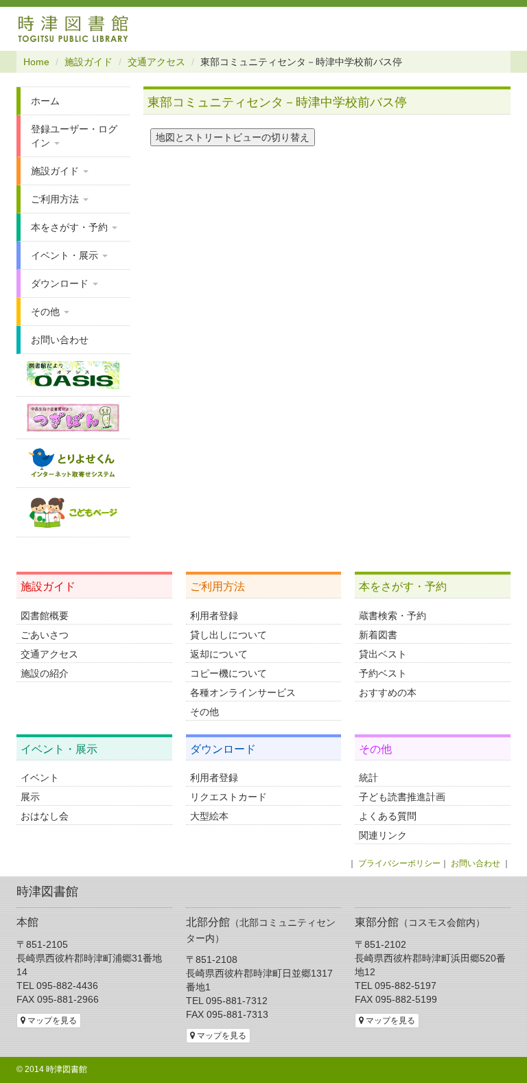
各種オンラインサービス (243, 692)
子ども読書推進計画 (402, 796)
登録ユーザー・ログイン (74, 136)
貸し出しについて (228, 634)
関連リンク (383, 835)
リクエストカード (228, 796)
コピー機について (228, 673)
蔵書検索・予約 (392, 615)
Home (36, 61)
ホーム (45, 100)
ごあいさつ (45, 634)
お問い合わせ (60, 339)
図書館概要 (45, 615)
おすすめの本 (388, 692)
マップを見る (51, 1020)
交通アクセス (156, 61)
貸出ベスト (383, 654)
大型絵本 (209, 816)
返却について (219, 654)
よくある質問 (388, 816)
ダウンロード (61, 283)
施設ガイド (89, 61)
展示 (30, 796)
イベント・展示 (66, 255)
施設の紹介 (45, 673)
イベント (40, 777)
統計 (368, 777)
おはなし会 (45, 816)
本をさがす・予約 (70, 227)
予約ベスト (383, 673)
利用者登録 (214, 615)
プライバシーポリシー (399, 863)
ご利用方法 (56, 199)
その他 (46, 311)
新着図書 (378, 634)
